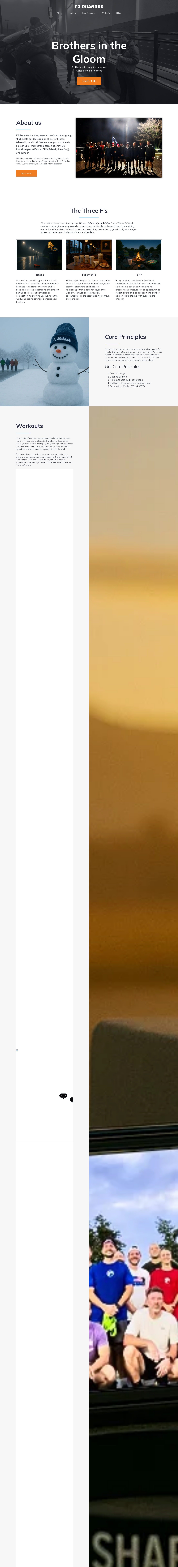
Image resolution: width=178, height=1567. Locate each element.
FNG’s (118, 13)
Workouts (105, 13)
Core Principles (88, 13)
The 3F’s (72, 13)
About (59, 13)
